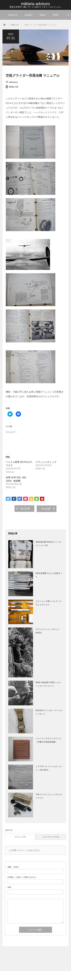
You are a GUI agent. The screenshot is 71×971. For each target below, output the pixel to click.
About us (13, 15)
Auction (29, 15)
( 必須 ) (13, 867)
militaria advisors (35, 3)
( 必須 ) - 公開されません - (22, 877)
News (43, 15)
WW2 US (13, 86)
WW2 (55, 15)
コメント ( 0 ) (20, 837)
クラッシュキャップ (46, 462)
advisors (13, 82)
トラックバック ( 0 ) (51, 837)
